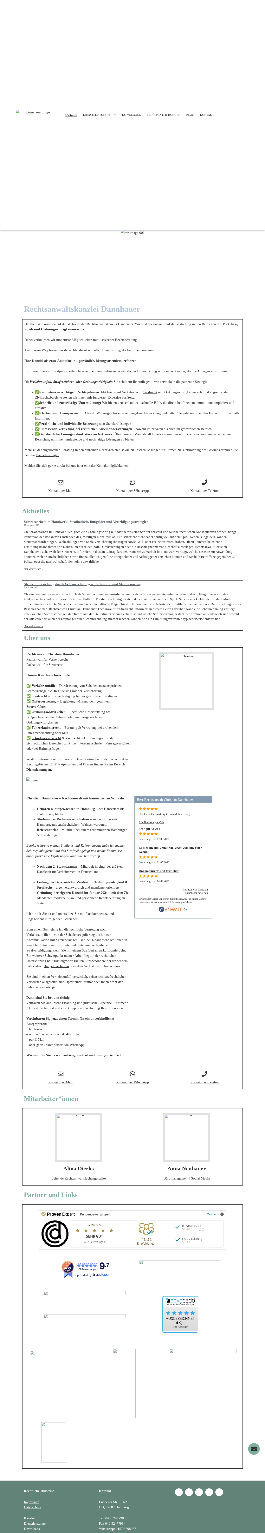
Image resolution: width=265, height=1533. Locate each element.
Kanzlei (29, 1518)
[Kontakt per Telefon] (204, 482)
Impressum (31, 1502)
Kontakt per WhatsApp (132, 491)
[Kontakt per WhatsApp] (132, 482)
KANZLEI (71, 114)
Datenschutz (32, 1507)
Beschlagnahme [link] (147, 547)
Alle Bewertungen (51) (151, 822)
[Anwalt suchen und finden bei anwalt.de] (173, 911)
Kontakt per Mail (60, 491)
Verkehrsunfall (40, 382)
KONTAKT (207, 114)
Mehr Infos (213, 1214)
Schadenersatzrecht (46, 738)
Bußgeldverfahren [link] (56, 966)
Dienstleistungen (47, 455)
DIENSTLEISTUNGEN (97, 114)
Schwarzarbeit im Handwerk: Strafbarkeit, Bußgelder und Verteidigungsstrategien (86, 522)
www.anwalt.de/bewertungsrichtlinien (175, 902)
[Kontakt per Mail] (60, 482)
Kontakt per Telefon (204, 491)
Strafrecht (150, 392)
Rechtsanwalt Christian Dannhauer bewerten (195, 891)
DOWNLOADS (131, 114)
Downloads (32, 1529)
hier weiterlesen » (33, 569)
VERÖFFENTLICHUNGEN (163, 114)
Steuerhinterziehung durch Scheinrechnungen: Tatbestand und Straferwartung (83, 584)
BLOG (190, 114)
